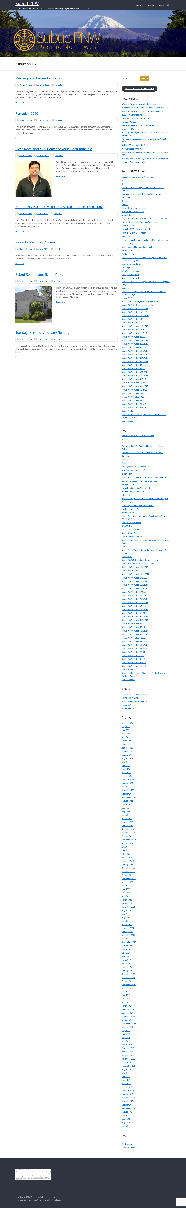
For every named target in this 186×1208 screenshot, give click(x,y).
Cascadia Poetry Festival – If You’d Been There (142, 194)
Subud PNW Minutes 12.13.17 (134, 333)
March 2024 (127, 818)
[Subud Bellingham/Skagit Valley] (33, 304)
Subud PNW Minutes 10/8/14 (134, 322)
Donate (125, 201)
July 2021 (126, 914)
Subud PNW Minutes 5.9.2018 (134, 382)
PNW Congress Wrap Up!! (132, 148)
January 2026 (127, 748)
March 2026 (127, 740)
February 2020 (128, 967)
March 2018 (127, 1044)
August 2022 (127, 882)
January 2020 (127, 970)
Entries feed (127, 1144)
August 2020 (127, 945)
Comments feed (128, 1147)
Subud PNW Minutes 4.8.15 (133, 368)
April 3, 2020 (42, 281)
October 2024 (128, 793)
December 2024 (128, 786)
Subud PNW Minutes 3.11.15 (134, 347)
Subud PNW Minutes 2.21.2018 (135, 344)
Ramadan (59, 85)
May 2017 (126, 1080)
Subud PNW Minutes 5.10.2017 (135, 372)
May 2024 (126, 811)
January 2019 (127, 1013)
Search (145, 78)
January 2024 (127, 825)
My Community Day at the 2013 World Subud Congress (145, 240)
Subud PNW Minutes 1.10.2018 (135, 308)
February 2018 (128, 1048)
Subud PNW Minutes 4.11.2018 (135, 358)
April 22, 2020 (43, 120)
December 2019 (128, 974)
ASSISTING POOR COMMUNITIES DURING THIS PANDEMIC (59, 207)
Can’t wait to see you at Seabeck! (136, 118)
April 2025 (126, 772)
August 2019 (127, 988)
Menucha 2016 (128, 225)
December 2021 (128, 903)
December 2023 (128, 829)
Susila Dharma (128, 708)
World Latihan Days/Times (35, 242)
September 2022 (129, 878)
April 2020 (126, 960)
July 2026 (126, 726)
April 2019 (126, 1002)
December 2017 (128, 1055)
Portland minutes (129, 254)
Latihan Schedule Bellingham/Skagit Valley (140, 222)
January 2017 (127, 1094)
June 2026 (126, 730)
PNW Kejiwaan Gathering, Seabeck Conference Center (145, 158)
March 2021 (127, 924)
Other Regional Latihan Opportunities (138, 247)
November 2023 (128, 832)
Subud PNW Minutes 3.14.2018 (135, 351)
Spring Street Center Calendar (135, 701)
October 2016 (128, 1104)
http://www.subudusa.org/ (133, 211)
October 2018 (128, 1020)
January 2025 (127, 783)
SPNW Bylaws (127, 267)
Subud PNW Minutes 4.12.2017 (135, 361)
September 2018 (129, 1023)
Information (127, 215)
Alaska (125, 180)
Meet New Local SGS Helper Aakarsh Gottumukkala (53, 149)
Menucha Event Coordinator (134, 232)
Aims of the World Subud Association (138, 177)
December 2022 (128, 868)
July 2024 (126, 804)
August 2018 (127, 1027)
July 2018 (126, 1030)
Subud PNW (27, 3)
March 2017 (127, 1087)
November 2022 (128, 871)
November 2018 (128, 1016)
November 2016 (128, 1101)
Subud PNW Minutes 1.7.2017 (134, 312)
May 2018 (126, 1037)
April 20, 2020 (43, 155)
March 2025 (127, 776)
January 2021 (127, 931)
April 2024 (126, 815)
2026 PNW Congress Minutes (134, 115)
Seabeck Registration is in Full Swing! (138, 125)
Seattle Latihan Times (131, 264)
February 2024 (128, 822)
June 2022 (126, 889)
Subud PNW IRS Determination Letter (138, 305)
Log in (124, 1140)
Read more (19, 102)
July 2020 (126, 949)
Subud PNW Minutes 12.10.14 (134, 329)
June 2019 (126, 995)
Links (161, 5)
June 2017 (126, 1076)
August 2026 (127, 723)
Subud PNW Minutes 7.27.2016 (134, 393)
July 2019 (126, 991)
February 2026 (128, 744)
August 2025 (127, 758)
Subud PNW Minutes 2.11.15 (134, 336)
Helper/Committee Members (134, 208)
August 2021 (127, 910)
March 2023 (127, 857)
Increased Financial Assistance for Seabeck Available (145, 107)
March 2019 (127, 1006)
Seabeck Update (129, 122)
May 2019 (126, 998)
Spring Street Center (130, 274)
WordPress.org (128, 1151)
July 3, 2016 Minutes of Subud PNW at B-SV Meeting (144, 218)
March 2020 (127, 963)
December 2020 (128, 935)
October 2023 (128, 836)
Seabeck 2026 (128, 129)
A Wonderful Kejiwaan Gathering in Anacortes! (142, 104)
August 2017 (127, 1069)
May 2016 (126, 1122)
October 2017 (128, 1062)
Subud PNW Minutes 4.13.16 (134, 365)
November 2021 (128, 907)
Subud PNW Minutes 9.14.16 (134, 407)
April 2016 (126, 1126)
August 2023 (127, 843)
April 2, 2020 (42, 339)
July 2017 (126, 1073)
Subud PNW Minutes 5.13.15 (134, 379)
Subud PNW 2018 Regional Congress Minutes (141, 301)
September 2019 (129, 984)
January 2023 (127, 864)
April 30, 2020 (43, 85)
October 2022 (128, 875)
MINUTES (126, 236)
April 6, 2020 (42, 249)
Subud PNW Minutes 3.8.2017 (134, 354)
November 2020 (128, 938)
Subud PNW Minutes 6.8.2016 (134, 389)
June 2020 (126, 953)
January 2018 (127, 1051)
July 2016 (126, 1115)
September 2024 (129, 797)
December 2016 (128, 1097)
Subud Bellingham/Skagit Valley (39, 274)
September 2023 (129, 839)
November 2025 (128, 751)
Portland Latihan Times (132, 250)
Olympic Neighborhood (131, 243)
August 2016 (127, 1112)
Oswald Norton (25, 85)
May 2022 (126, 892)
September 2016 (129, 1108)
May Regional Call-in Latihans (37, 78)
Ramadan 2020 (26, 113)
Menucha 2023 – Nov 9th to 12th (136, 229)
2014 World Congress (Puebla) (135, 694)
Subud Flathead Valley (132, 278)
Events (125, 204)
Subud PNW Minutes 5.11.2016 (135, 375)
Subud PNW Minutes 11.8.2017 (135, 326)
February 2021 (128, 928)
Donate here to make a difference (139, 88)
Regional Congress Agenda (133, 162)
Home (138, 5)
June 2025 (126, 765)
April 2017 (126, 1083)
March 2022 (127, 899)
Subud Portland (128, 411)
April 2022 (126, 896)
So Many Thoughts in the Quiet (135, 145)
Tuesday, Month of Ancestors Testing (42, 332)
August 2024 (127, 801)
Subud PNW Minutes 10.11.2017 (135, 315)
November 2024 (128, 790)
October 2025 (128, 755)
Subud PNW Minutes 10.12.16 (134, 319)
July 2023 (126, 846)
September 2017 (129, 1066)
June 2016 (126, 1119)
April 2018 (126, 1041)
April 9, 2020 (42, 213)
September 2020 (129, 942)
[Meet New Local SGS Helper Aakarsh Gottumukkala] (33, 179)
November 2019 (128, 977)
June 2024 (126, 808)
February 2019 (128, 1009)
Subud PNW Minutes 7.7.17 (133, 397)
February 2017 (128, 1090)
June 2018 (126, 1034)
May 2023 (126, 854)
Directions (126, 197)
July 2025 (126, 762)
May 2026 (126, 733)
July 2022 (126, 885)
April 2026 (126, 737)
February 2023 (128, 861)
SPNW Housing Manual (131, 271)
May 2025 (126, 769)
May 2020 (126, 956)
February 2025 (128, 779)
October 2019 (128, 981)
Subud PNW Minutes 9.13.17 (134, 404)
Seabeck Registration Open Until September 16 (142, 111)
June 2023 (126, 850)
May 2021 (126, 917)
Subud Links (127, 288)
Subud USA (150, 5)
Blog (124, 184)
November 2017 (128, 1059)
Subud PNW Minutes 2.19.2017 (135, 340)
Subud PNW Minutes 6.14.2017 (135, 386)
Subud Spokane (128, 421)
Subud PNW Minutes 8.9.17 (133, 400)
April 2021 (126, 921)
